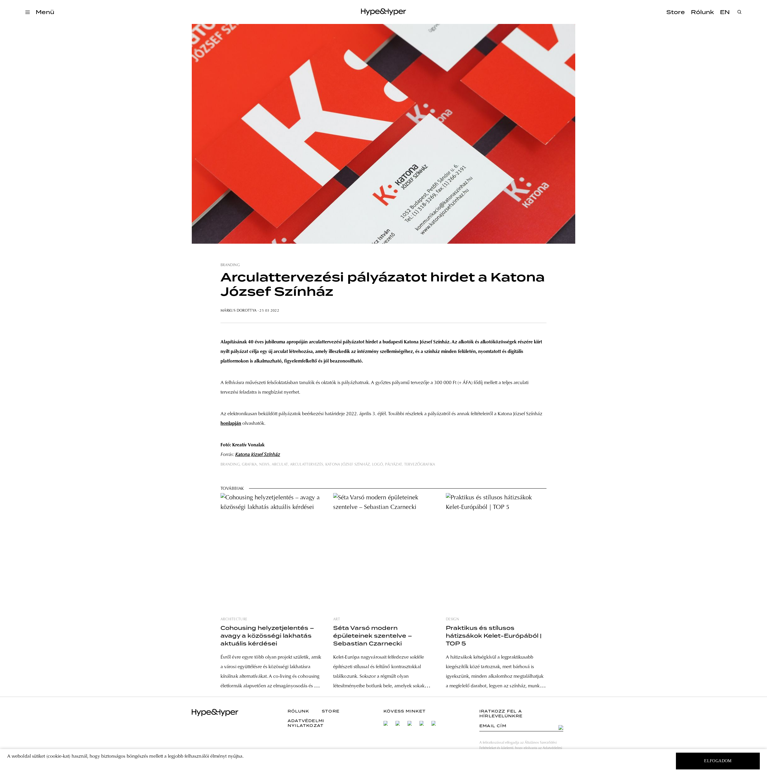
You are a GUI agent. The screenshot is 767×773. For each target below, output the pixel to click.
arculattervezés (306, 464)
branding (230, 265)
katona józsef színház (347, 464)
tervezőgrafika (419, 464)
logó (377, 464)
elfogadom (718, 761)
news (264, 464)
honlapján (231, 423)
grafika (249, 464)
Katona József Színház (257, 454)
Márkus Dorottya (238, 311)
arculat (280, 464)
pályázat (393, 464)
